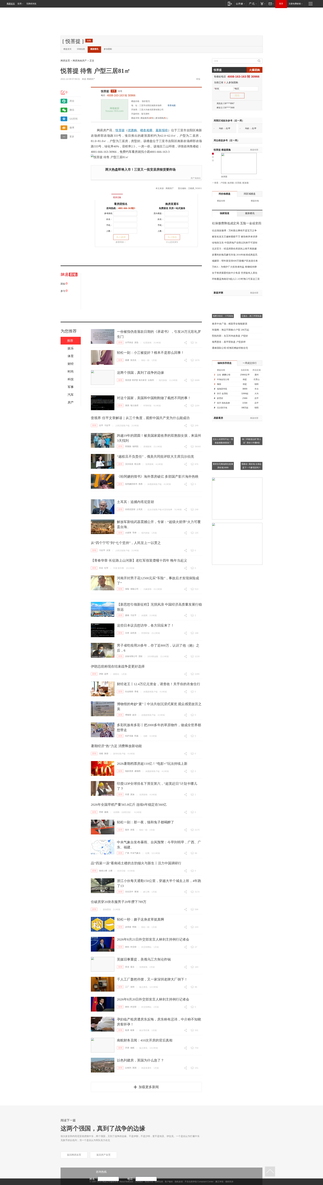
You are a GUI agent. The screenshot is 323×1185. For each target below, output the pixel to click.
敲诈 (127, 830)
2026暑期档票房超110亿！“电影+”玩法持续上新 (152, 763)
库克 (127, 967)
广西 (127, 853)
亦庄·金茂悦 (222, 393)
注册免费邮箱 (295, 4)
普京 (132, 967)
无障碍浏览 (31, 4)
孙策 (132, 830)
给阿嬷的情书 (131, 484)
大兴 (257, 393)
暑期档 (137, 771)
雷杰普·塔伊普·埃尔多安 (136, 380)
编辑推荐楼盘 (225, 363)
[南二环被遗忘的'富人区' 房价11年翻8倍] (251, 423)
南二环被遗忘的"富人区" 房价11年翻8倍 (251, 441)
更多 (71, 136)
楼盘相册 (146, 130)
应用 (19, 4)
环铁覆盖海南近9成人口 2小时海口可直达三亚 (236, 279)
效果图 (224, 176)
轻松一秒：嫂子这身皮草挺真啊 (140, 919)
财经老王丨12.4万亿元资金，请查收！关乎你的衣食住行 (158, 684)
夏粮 (127, 615)
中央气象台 (135, 853)
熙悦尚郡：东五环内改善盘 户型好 (230, 336)
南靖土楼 (103, 871)
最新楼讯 (94, 49)
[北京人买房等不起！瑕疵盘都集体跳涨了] (223, 423)
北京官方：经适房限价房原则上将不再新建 (234, 248)
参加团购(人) (161, 118)
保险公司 (134, 589)
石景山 (257, 379)
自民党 (133, 633)
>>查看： (216, 183)
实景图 (238, 183)
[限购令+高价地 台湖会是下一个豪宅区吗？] (251, 448)
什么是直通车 (172, 242)
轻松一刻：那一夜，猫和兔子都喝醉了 (145, 822)
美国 (127, 405)
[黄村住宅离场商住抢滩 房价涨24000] (223, 448)
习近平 (107, 425)
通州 (257, 375)
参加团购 (108, 49)
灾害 (108, 550)
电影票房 (129, 771)
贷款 (140, 656)
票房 (140, 484)
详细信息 (81, 49)
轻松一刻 (145, 360)
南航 (132, 1048)
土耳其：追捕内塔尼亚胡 (135, 502)
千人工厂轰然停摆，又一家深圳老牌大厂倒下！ (152, 979)
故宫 (134, 715)
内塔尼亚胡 (130, 509)
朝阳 (257, 384)
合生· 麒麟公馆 (223, 375)
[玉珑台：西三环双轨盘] (251, 300)
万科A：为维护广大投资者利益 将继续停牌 (234, 267)
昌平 (257, 398)
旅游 (106, 753)
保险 (127, 589)
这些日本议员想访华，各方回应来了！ (145, 625)
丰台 (257, 389)
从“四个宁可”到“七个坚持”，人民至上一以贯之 (126, 543)
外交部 (133, 947)
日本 (127, 633)
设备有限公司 (131, 656)
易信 (71, 101)
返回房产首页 (103, 1155)
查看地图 (172, 105)
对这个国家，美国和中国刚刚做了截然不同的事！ (154, 398)
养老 (136, 691)
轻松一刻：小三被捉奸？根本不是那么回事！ (150, 352)
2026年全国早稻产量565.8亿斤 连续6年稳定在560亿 (129, 804)
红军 (106, 568)
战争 (106, 674)
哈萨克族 (129, 736)
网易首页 (11, 4)
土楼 (110, 871)
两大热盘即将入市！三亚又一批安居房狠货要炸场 (140, 169)
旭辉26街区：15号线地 (223, 316)
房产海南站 (196, 178)
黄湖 (136, 892)
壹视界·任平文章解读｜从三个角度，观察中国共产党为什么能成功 (140, 418)
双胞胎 (128, 446)
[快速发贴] (63, 92)
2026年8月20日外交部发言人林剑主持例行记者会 (153, 999)
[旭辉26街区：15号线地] (223, 300)
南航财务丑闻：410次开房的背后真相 (144, 1040)
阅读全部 (254, 150)
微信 (71, 110)
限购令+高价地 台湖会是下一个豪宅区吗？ (251, 466)
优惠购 (132, 130)
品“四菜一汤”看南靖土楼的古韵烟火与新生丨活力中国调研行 (136, 863)
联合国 (137, 464)
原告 (136, 342)
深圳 (132, 987)
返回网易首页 (74, 1155)
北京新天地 (222, 407)
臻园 (219, 384)
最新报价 (162, 130)
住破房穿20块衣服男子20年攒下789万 (118, 902)
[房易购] (103, 195)
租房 (127, 1030)
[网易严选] (252, 3)
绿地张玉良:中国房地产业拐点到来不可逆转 (234, 242)
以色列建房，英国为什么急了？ (140, 1060)
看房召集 (117, 197)
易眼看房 (218, 418)
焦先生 (133, 360)
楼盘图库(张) (147, 118)
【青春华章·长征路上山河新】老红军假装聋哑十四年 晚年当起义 (139, 560)
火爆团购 (254, 70)
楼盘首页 (67, 49)
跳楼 (127, 360)
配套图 (246, 183)
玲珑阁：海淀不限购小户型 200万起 (230, 330)
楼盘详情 (135, 118)
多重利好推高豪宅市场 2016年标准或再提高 (234, 255)
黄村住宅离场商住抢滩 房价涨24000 (223, 466)
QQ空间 (73, 119)
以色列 (151, 380)
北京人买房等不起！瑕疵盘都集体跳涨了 (223, 441)
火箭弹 (128, 533)
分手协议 (129, 342)
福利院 (135, 446)
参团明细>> (121, 242)
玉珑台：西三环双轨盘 (251, 316)
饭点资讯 (143, 987)
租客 (132, 1030)
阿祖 (134, 927)
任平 (101, 425)
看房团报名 (121, 203)
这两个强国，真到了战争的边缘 (140, 372)
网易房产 (91, 79)
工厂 (127, 987)
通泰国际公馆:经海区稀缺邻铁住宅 (230, 348)
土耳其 (139, 509)
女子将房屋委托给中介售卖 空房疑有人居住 (234, 273)
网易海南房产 (80, 60)
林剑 (127, 947)
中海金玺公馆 (223, 379)
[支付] (262, 3)
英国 (134, 1068)
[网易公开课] (240, 3)
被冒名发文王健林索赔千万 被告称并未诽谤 (234, 236)
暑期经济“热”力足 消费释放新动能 (116, 746)
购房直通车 (172, 203)
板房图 (231, 183)
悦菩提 (105, 91)
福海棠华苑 (222, 389)
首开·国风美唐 (223, 403)
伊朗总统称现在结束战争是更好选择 (118, 666)
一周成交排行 (250, 363)
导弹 (134, 533)
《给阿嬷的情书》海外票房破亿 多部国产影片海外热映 (158, 476)
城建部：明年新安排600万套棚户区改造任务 (235, 261)
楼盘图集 (222, 150)
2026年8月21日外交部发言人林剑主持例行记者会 (153, 939)
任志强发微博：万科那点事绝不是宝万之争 (234, 230)
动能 (101, 753)
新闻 (120, 342)
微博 (71, 127)
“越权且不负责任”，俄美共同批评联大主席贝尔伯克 (155, 456)
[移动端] (229, 3)
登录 (281, 4)
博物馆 (128, 715)
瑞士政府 (134, 405)
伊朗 (101, 674)
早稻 (101, 812)
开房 (127, 1048)
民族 (136, 736)
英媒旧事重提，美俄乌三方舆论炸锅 (144, 959)
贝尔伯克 (129, 464)
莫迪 (132, 794)
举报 (198, 79)
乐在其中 (129, 892)
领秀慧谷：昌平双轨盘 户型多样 (229, 342)
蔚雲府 (220, 398)
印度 (127, 794)
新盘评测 (218, 292)
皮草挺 (128, 927)
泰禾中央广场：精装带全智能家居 (229, 324)
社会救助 (129, 691)
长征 (101, 568)
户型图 (223, 183)
